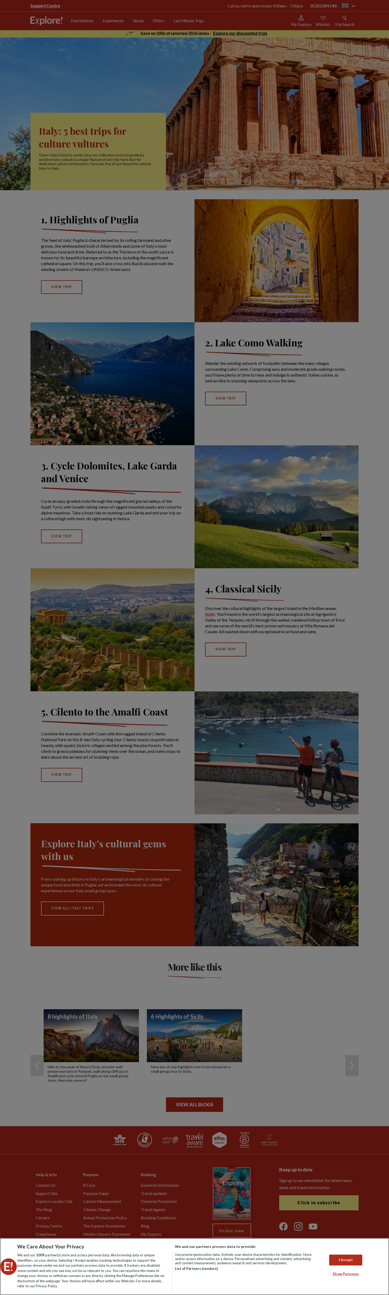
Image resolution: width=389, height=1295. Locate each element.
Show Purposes (346, 1274)
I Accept (346, 1260)
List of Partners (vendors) (196, 1268)
